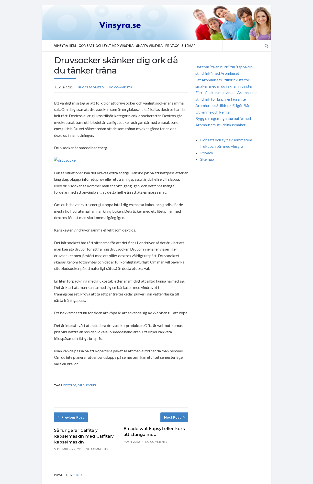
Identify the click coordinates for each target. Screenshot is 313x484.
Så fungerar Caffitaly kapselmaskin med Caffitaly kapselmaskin (84, 436)
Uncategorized (91, 87)
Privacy (172, 46)
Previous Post (72, 417)
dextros (69, 385)
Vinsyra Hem (65, 46)
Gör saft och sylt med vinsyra (106, 46)
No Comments (120, 87)
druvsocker (87, 385)
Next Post (172, 417)
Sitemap (188, 46)
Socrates (80, 475)
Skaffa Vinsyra (149, 46)
